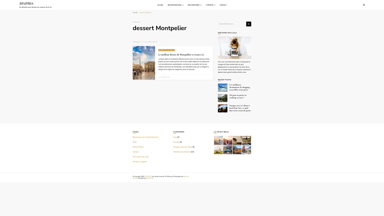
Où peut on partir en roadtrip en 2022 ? (237, 96)
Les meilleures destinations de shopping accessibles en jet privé (239, 87)
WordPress (150, 178)
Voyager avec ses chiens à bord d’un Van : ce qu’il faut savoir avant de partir (240, 108)
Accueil (160, 5)
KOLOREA (26, 4)
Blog (135, 142)
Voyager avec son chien (182, 147)
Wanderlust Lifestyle (166, 50)
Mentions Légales (140, 161)
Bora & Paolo (138, 147)
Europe (176, 142)
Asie (175, 137)
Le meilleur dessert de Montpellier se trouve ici (181, 54)
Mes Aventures (193, 5)
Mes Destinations (174, 5)
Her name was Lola (140, 157)
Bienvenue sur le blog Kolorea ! (145, 137)
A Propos (209, 5)
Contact (223, 5)
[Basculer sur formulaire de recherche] (364, 5)
